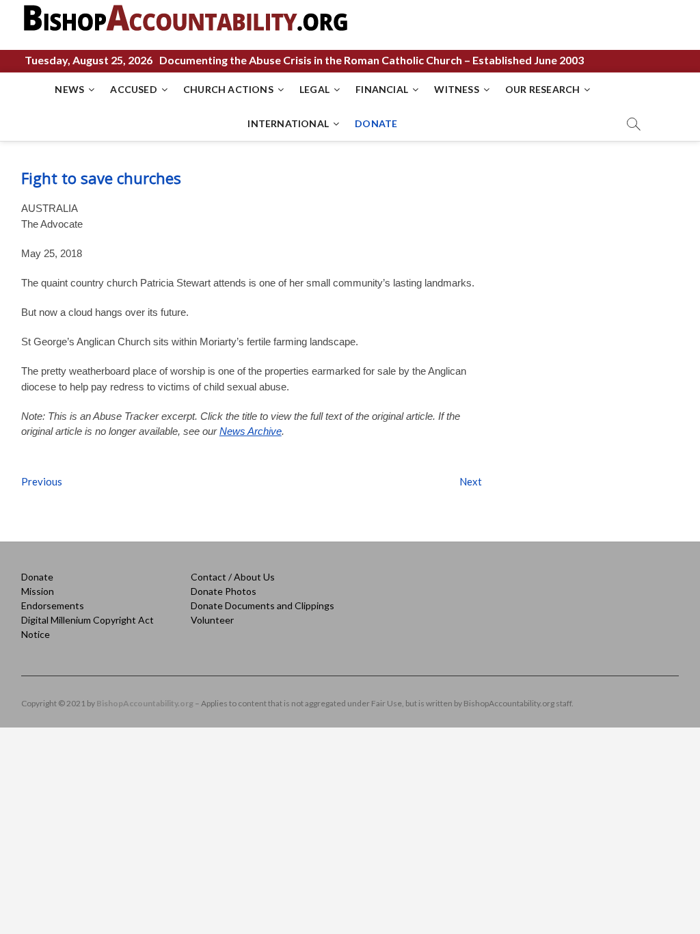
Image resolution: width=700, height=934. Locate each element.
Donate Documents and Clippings (262, 605)
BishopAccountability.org (144, 703)
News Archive (250, 431)
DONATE (376, 123)
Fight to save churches (101, 178)
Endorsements (52, 605)
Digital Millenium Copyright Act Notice (87, 627)
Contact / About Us (233, 577)
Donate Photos (223, 591)
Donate (37, 577)
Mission (37, 591)
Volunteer (212, 620)
